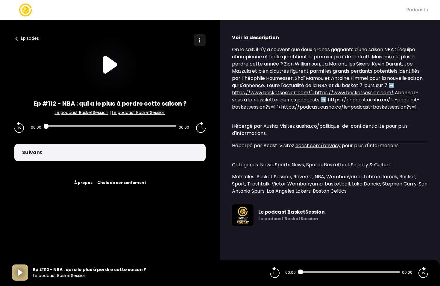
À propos (83, 182)
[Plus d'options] (200, 40)
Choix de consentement (121, 182)
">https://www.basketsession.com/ (313, 92)
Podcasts (417, 9)
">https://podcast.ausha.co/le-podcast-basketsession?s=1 (326, 103)
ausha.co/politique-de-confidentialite (340, 126)
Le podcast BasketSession (81, 112)
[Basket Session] (209, 9)
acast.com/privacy (318, 145)
